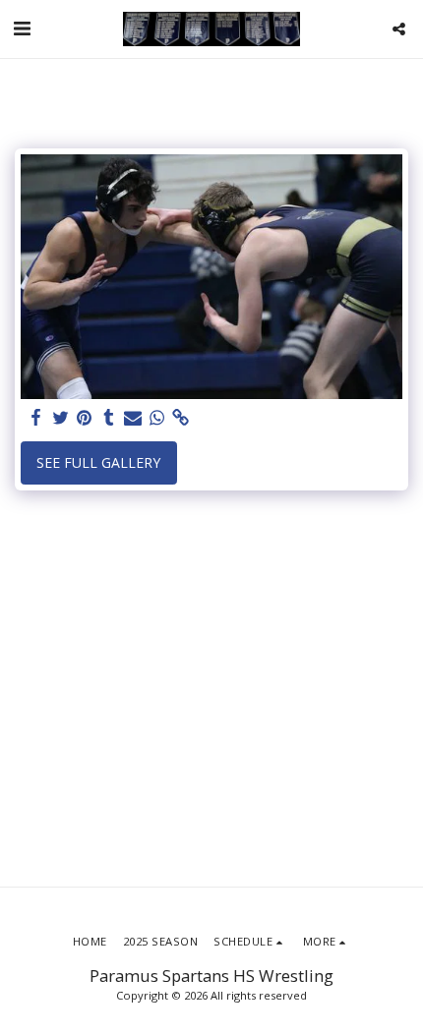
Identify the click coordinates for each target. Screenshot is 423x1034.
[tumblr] (109, 418)
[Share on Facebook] (36, 418)
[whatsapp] (157, 418)
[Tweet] (61, 418)
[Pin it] (84, 418)
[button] (21, 28)
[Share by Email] (133, 418)
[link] (181, 418)
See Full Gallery (98, 462)
